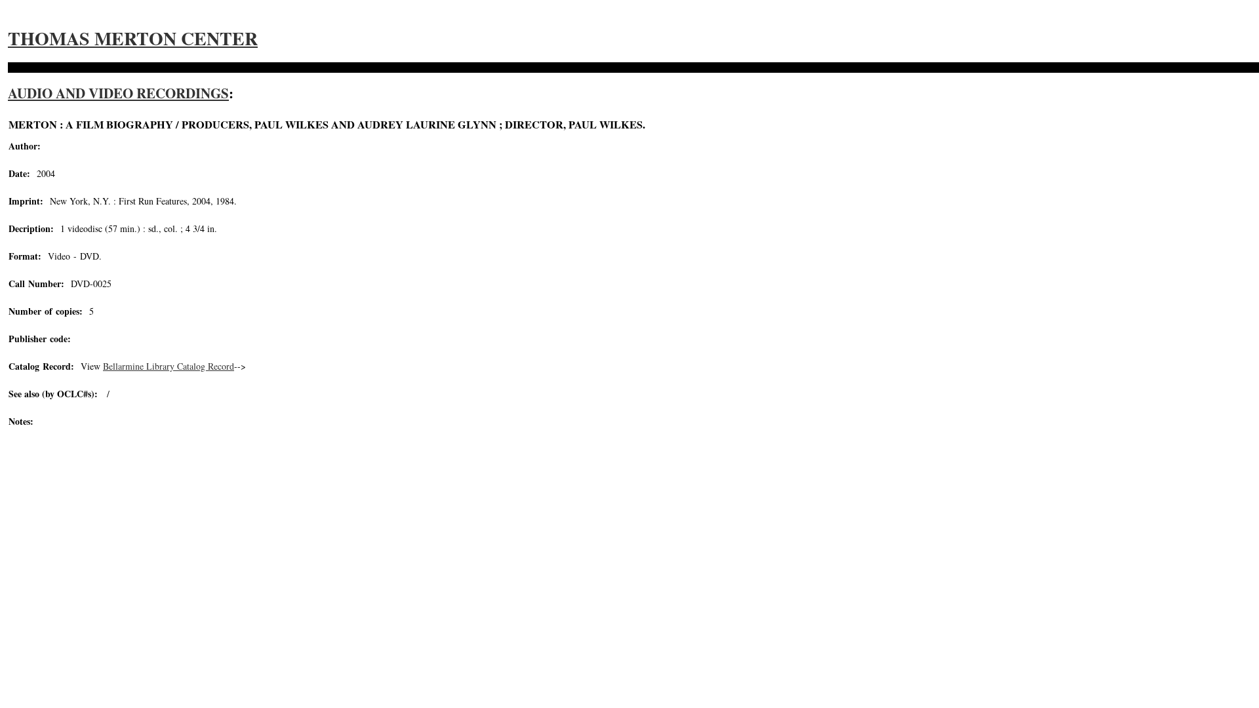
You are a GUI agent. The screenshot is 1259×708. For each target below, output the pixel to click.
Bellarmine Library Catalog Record (168, 366)
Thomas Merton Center (133, 38)
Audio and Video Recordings (118, 93)
